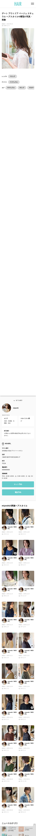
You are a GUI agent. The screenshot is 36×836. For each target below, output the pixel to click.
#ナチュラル (11, 87)
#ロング (22, 87)
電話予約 (18, 500)
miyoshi (15, 416)
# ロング (12, 76)
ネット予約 (18, 492)
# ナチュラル (14, 82)
